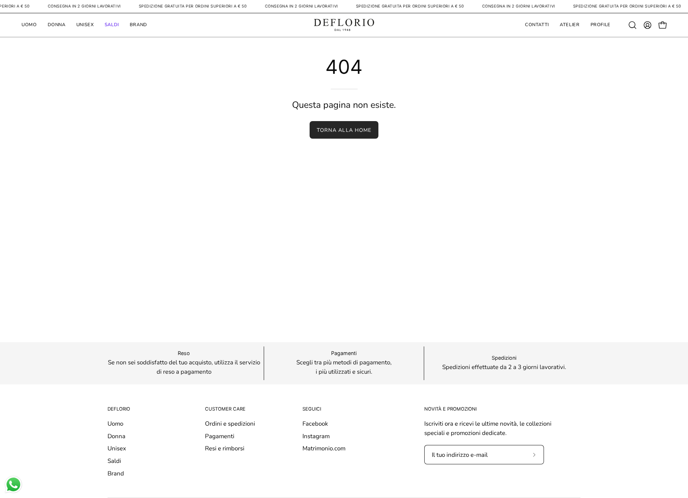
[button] (632, 25)
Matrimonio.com (323, 448)
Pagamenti (219, 436)
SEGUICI (311, 409)
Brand (116, 473)
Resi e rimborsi (224, 448)
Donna (116, 436)
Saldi (114, 461)
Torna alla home (344, 130)
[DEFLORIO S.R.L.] (344, 25)
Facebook (315, 424)
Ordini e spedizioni (230, 424)
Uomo (115, 424)
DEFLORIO (119, 409)
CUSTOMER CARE (225, 409)
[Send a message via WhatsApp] (13, 484)
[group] (344, 363)
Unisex (117, 448)
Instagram (316, 436)
